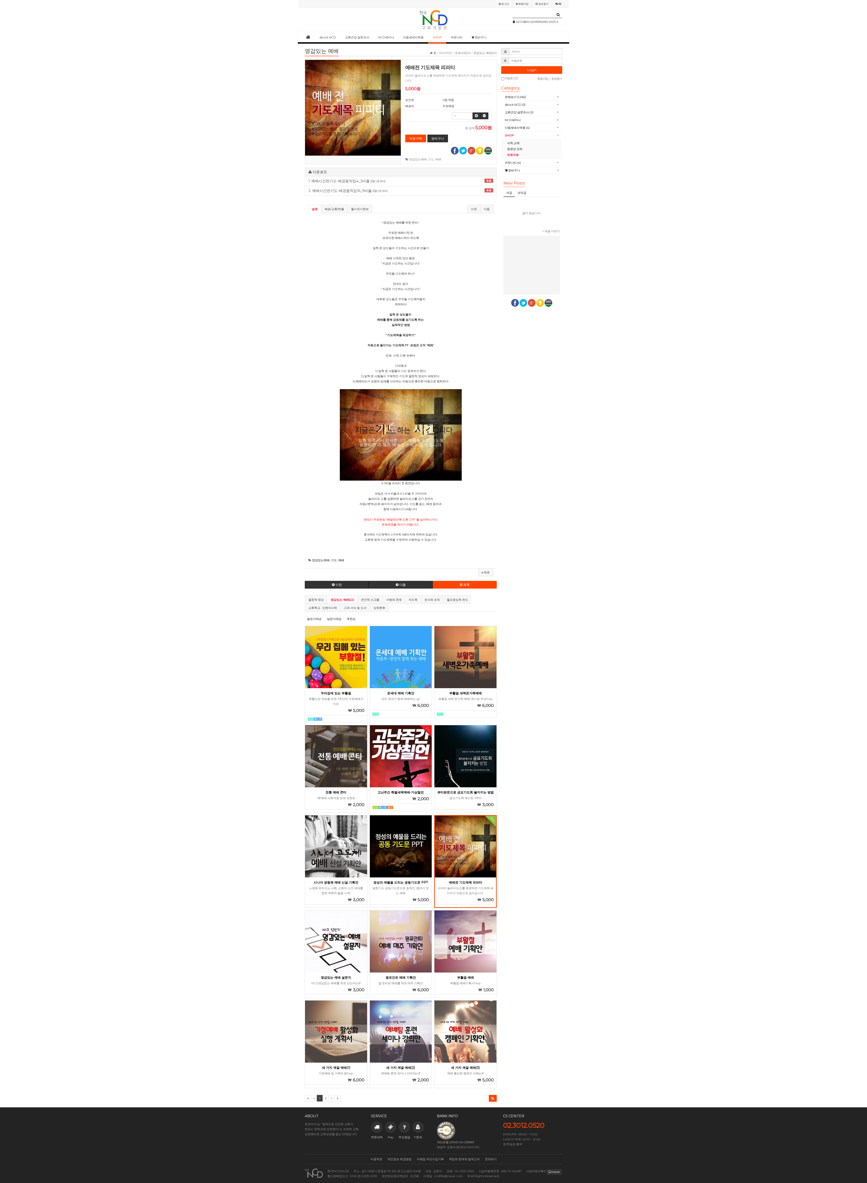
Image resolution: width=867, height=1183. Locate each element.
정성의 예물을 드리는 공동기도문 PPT (400, 882)
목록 (466, 585)
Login (531, 70)
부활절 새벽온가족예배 (465, 693)
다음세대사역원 (413, 37)
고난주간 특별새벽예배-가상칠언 (401, 792)
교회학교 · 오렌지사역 (322, 608)
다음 (487, 209)
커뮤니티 (456, 37)
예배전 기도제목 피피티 (465, 882)
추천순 (351, 619)
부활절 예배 (465, 977)
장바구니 (480, 37)
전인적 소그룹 (370, 599)
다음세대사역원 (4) (517, 127)
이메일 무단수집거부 (430, 1159)
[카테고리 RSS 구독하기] (493, 1098)
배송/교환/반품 (334, 209)
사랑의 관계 (394, 599)
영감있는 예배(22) (342, 599)
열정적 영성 (316, 599)
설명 (315, 209)
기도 (431, 159)
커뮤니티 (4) (513, 162)
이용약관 (376, 1159)
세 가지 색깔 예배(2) (400, 1068)
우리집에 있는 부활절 (336, 693)
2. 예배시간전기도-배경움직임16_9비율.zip (400, 191)
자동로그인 (511, 78)
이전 (474, 209)
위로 (486, 572)
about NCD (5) (515, 104)
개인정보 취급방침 (399, 1159)
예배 (438, 159)
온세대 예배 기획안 (400, 693)
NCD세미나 (386, 37)
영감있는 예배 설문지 (336, 977)
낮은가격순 (334, 619)
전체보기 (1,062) (515, 97)
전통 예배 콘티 (336, 792)
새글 (509, 192)
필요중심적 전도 (457, 599)
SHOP (437, 37)
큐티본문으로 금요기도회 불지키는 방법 (465, 792)
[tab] (531, 97)
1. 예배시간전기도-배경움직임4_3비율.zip (400, 181)
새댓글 (521, 192)
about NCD (327, 37)
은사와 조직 (432, 599)
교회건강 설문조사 (357, 37)
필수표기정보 (360, 209)
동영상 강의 (514, 149)
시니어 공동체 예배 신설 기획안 (336, 882)
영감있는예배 (418, 159)
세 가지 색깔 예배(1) (336, 1068)
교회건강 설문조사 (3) (519, 112)
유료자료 (513, 155)
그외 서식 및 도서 (355, 608)
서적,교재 (513, 143)
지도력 (413, 599)
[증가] (476, 115)
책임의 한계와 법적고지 (464, 1159)
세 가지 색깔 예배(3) (465, 1068)
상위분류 (379, 608)
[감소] (484, 115)
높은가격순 (314, 619)
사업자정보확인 (536, 1171)
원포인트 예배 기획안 (401, 977)
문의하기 (491, 1159)
